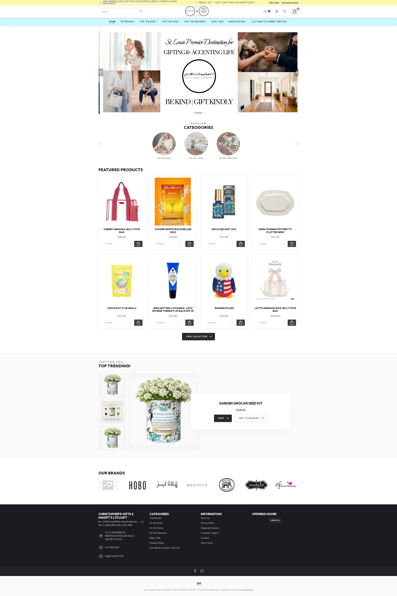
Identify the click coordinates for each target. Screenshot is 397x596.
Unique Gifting (236, 21)
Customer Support (210, 533)
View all (275, 520)
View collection (196, 336)
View (221, 418)
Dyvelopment (247, 589)
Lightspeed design (229, 589)
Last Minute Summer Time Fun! (269, 21)
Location (205, 537)
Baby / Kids (218, 21)
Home (112, 21)
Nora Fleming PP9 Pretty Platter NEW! (275, 231)
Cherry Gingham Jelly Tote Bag (122, 231)
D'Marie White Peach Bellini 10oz (173, 231)
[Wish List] (284, 11)
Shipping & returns (210, 528)
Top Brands (127, 21)
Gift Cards (274, 2)
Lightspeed (214, 589)
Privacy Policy (207, 523)
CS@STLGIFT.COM (114, 556)
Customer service (290, 2)
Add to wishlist (249, 418)
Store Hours (207, 542)
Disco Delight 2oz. (224, 229)
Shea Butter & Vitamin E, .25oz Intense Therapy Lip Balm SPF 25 (173, 309)
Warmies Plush (224, 308)
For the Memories (195, 21)
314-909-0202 (112, 547)
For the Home (170, 21)
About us (205, 518)
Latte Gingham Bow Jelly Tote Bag (275, 309)
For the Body (148, 21)
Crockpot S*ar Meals (121, 308)
